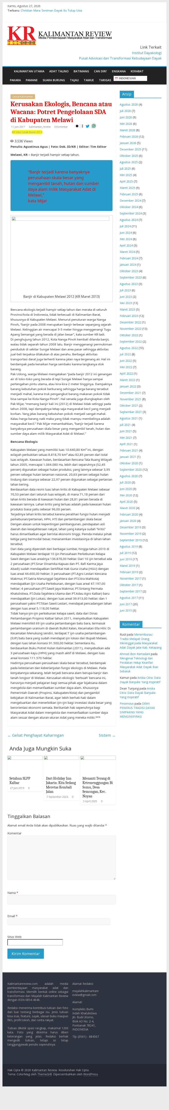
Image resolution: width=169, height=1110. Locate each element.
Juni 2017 (126, 604)
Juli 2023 (125, 290)
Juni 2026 (126, 117)
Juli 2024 (125, 226)
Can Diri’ (100, 71)
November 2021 (130, 399)
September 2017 (131, 591)
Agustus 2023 (129, 284)
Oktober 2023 (129, 271)
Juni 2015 (126, 610)
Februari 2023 (129, 316)
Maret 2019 (127, 566)
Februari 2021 (129, 450)
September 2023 (131, 277)
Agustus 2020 (129, 476)
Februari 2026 (129, 136)
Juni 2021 (126, 431)
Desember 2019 (130, 527)
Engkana (119, 71)
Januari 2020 (128, 521)
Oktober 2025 (129, 156)
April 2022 (126, 373)
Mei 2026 (126, 124)
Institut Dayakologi (147, 53)
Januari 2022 (128, 386)
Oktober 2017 (129, 585)
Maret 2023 (127, 309)
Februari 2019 (129, 572)
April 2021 (126, 444)
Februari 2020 (129, 514)
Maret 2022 (127, 380)
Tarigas (105, 80)
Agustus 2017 (129, 598)
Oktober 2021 (129, 405)
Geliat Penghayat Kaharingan (35, 735)
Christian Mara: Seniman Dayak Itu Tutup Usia (51, 10)
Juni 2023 (126, 297)
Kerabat (137, 71)
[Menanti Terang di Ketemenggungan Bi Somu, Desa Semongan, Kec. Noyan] (98, 758)
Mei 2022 (126, 367)
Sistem (107, 735)
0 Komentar (61, 127)
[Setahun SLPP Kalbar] (25, 758)
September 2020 (131, 470)
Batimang (81, 71)
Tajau (74, 80)
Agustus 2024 (129, 220)
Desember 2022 (130, 322)
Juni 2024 (126, 233)
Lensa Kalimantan (23, 96)
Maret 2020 (127, 508)
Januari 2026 (128, 143)
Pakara (15, 80)
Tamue (89, 80)
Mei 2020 (126, 495)
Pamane (32, 80)
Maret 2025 (127, 188)
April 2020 (126, 502)
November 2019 (130, 534)
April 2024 (126, 245)
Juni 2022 (126, 361)
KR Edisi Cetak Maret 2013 (27, 132)
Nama (12, 893)
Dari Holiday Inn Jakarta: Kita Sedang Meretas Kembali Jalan (61, 785)
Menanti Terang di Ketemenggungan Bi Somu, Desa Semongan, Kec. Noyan (97, 787)
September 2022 (131, 341)
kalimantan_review (40, 127)
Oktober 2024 (129, 207)
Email (12, 916)
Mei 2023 (126, 303)
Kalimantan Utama (29, 71)
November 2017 (130, 578)
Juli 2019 (125, 553)
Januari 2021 (128, 457)
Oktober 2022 (129, 335)
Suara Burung (54, 80)
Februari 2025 (129, 194)
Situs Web (14, 937)
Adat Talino (59, 71)
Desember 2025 (130, 149)
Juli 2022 (125, 354)
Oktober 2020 (129, 463)
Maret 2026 (127, 130)
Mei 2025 (126, 175)
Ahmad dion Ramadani (135, 654)
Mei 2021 (126, 437)
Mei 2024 (126, 239)
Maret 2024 (127, 252)
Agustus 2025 (129, 162)
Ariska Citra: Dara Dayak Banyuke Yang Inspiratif (138, 692)
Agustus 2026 (129, 104)
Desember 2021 (130, 393)
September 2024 (131, 213)
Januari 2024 (128, 265)
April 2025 (126, 181)
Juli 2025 (125, 168)
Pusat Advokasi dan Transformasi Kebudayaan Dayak (120, 58)
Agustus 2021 (129, 418)
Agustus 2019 (129, 546)
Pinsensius (127, 703)
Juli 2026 (125, 111)
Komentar (14, 833)
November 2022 (130, 329)
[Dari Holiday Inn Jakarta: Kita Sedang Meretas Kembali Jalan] (61, 758)
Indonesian (127, 78)
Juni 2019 (126, 559)
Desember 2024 (130, 200)
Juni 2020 (126, 489)
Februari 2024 (129, 258)
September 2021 (131, 412)
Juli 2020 (125, 482)
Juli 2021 (125, 425)
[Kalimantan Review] (9, 68)
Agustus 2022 (129, 348)
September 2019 (131, 540)
